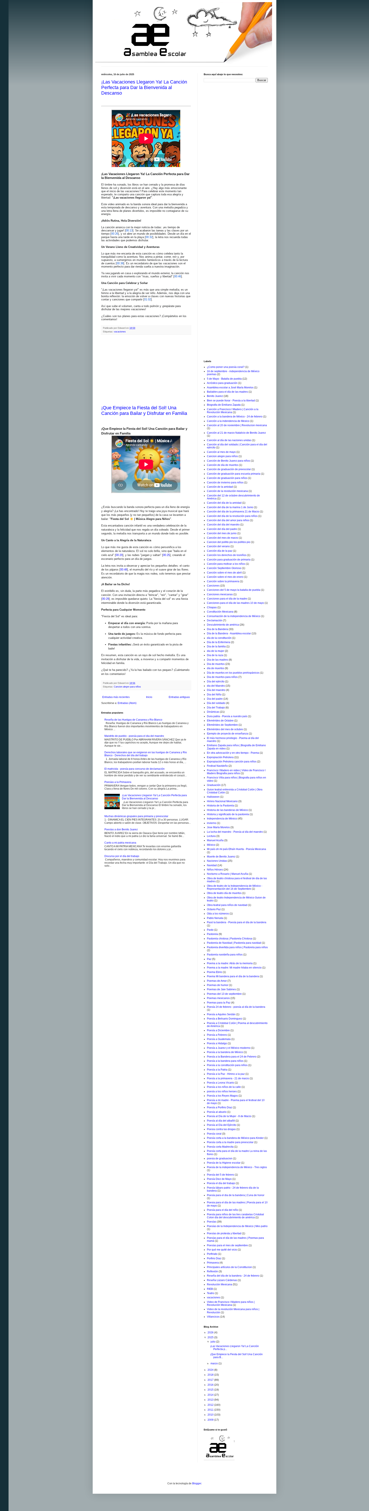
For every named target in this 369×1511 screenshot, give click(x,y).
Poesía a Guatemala (219, 1039)
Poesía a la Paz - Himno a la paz (226, 1073)
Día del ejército (215, 681)
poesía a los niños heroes (222, 1091)
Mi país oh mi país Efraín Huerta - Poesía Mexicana (236, 849)
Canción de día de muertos (222, 465)
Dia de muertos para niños (222, 677)
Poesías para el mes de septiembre (227, 1245)
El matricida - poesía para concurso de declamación (134, 768)
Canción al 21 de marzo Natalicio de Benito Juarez (236, 432)
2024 (211, 1369)
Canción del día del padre (222, 529)
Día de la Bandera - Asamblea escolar (229, 633)
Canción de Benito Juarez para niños (228, 460)
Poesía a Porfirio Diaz (219, 1107)
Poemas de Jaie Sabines (221, 989)
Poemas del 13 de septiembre (224, 993)
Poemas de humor (217, 985)
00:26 (114, 233)
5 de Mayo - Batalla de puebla (224, 378)
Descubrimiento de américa (223, 624)
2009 (211, 1419)
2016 (211, 1384)
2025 (211, 1337)
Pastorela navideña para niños (225, 954)
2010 (211, 1414)
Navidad (212, 865)
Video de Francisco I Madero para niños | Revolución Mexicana (231, 1303)
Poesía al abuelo (217, 1111)
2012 (211, 1404)
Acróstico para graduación (222, 383)
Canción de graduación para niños (227, 478)
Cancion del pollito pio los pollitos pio (228, 542)
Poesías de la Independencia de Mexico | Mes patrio (237, 1226)
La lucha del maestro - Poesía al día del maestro (235, 831)
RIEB (210, 1288)
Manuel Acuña (215, 840)
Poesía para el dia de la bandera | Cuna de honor (235, 1195)
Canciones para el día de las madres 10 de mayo (235, 602)
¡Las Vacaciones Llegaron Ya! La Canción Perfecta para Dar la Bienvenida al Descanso (144, 87)
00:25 (166, 555)
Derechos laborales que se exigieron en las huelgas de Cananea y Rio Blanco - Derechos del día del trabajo (145, 754)
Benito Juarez (215, 396)
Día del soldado (216, 703)
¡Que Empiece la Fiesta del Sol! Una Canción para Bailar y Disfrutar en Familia (144, 410)
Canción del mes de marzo (222, 537)
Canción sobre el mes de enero (225, 576)
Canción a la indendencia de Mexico (228, 421)
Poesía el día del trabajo (221, 1183)
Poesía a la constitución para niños (227, 1065)
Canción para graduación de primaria (228, 559)
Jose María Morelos (218, 827)
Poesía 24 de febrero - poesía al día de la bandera (236, 1006)
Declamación (214, 620)
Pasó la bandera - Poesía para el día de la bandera (236, 922)
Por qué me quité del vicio (222, 1249)
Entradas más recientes (116, 697)
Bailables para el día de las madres (227, 391)
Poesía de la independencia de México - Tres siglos (237, 1167)
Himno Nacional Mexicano (222, 801)
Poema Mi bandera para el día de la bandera (233, 976)
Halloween (213, 796)
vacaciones (120, 331)
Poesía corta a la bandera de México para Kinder (235, 1138)
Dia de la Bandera (217, 629)
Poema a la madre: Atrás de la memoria (230, 963)
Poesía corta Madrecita (220, 1146)
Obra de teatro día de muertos (224, 893)
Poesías (211, 1221)
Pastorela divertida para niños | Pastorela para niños (237, 947)
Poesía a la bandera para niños (225, 1060)
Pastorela (212, 934)
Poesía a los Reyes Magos (222, 1095)
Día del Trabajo (216, 707)
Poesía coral (214, 1133)
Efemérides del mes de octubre (225, 729)
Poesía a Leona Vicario (220, 1082)
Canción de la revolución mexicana (227, 491)
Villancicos (213, 1316)
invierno (211, 823)
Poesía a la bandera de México (225, 1052)
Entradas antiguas (179, 697)
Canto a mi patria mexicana (120, 842)
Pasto (210, 929)
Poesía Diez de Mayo (219, 1178)
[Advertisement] (146, 370)
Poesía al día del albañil (221, 1120)
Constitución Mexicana (220, 611)
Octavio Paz (214, 909)
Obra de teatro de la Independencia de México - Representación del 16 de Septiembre (234, 887)
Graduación (214, 785)
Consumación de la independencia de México (233, 616)
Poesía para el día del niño (222, 1209)
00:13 (129, 230)
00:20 (119, 555)
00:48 (123, 569)
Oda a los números (218, 913)
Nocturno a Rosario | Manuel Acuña (227, 873)
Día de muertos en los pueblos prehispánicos (233, 672)
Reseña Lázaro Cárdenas (222, 1280)
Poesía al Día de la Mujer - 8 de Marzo (229, 1116)
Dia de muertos (216, 664)
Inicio (149, 697)
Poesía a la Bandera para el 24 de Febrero (231, 1056)
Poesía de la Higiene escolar (223, 1162)
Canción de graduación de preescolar (229, 469)
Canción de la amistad (220, 486)
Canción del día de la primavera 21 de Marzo (233, 511)
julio (213, 1341)
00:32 (149, 237)
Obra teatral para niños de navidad (227, 905)
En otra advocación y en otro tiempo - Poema (233, 752)
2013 (211, 1399)
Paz (209, 959)
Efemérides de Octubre (220, 720)
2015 (211, 1389)
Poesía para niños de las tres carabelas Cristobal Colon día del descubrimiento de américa (235, 1216)
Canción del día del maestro (223, 524)
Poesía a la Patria (217, 1069)
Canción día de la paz (219, 550)
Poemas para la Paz (218, 1002)
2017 (211, 1379)
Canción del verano (218, 546)
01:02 (147, 299)
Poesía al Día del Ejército (221, 1124)
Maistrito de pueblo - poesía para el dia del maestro (134, 735)
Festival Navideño (217, 765)
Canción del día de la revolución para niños (232, 516)
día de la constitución (219, 637)
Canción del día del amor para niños (228, 520)
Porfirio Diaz (214, 1258)
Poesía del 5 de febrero (220, 1174)
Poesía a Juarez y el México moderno (228, 1047)
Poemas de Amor (217, 980)
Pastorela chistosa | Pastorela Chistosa (229, 938)
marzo (214, 1363)
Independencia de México (222, 818)
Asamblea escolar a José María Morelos (230, 387)
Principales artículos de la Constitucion (229, 1267)
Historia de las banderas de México (227, 810)
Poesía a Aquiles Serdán (221, 1014)
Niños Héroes (215, 869)
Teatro (210, 1293)
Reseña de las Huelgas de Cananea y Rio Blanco (133, 719)
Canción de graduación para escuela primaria (233, 473)
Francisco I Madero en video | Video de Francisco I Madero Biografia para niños (236, 772)
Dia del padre (215, 698)
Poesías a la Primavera (117, 782)
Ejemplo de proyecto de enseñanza (227, 733)
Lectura (211, 836)
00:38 (120, 263)
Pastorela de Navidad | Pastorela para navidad (234, 942)
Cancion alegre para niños (127, 686)
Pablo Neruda (215, 918)
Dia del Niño (214, 694)
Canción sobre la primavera (223, 581)
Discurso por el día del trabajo (121, 856)
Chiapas (212, 607)
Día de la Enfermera (218, 642)
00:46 (177, 276)
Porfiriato (212, 1253)
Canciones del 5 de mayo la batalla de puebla (233, 589)
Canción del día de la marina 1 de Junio (230, 507)
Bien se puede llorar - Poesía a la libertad (231, 400)
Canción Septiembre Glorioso (224, 568)
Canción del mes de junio (222, 533)
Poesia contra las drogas (221, 1129)
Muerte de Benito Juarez (221, 856)
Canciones (213, 585)
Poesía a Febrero (217, 1034)
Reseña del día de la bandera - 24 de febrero (233, 1275)
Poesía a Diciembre (218, 1030)
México (211, 844)
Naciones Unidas (217, 860)
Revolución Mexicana (219, 1284)
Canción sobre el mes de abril (224, 572)
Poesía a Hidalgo (217, 1043)
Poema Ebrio (214, 972)
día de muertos (215, 668)
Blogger (196, 1483)
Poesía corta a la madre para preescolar (230, 1142)
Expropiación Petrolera (220, 757)
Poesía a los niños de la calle (224, 1086)
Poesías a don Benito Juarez (121, 829)
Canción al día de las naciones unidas (229, 440)
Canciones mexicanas (220, 594)
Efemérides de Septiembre (222, 724)
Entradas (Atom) (127, 703)
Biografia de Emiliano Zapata (224, 404)
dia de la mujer (215, 650)
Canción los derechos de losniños (226, 555)
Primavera (213, 1262)
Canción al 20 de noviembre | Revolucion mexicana (237, 425)
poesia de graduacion (219, 1158)
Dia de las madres (217, 659)
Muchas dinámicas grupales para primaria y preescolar (136, 816)
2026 (211, 1332)
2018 (211, 1374)
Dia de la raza (215, 655)
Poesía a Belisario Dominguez (224, 1018)
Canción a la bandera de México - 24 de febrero (234, 416)
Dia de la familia (216, 646)
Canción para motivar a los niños (226, 563)
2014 (211, 1394)
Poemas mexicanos (218, 998)
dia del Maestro (216, 685)
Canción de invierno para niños (225, 482)
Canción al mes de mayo (221, 452)
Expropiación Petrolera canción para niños (231, 761)
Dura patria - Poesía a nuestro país (227, 716)
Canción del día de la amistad (224, 502)
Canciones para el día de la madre (227, 598)
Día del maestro (216, 690)
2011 (211, 1409)
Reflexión (212, 1271)
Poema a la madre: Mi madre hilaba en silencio (234, 967)
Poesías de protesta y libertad (224, 1233)
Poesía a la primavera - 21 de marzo (228, 1078)
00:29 (105, 598)
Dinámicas (213, 711)
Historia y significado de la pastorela (228, 814)
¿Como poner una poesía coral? (226, 367)
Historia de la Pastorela (220, 805)
